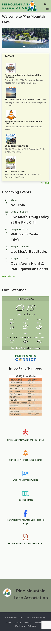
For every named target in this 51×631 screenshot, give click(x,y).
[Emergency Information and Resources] (25, 431)
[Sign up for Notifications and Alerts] (25, 451)
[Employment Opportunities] (25, 471)
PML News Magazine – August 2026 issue (25, 99)
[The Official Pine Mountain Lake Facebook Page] (25, 511)
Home (8, 622)
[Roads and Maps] (25, 491)
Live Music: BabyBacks (29, 252)
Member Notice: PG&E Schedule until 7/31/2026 (23, 122)
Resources (38, 622)
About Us (17, 622)
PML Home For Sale (14, 171)
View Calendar (8, 276)
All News (45, 182)
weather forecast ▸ (25, 348)
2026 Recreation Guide (16, 146)
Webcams (32, 626)
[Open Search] (45, 4)
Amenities (27, 622)
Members (19, 626)
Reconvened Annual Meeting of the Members (23, 76)
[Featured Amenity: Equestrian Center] (25, 534)
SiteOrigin (42, 617)
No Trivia (18, 205)
